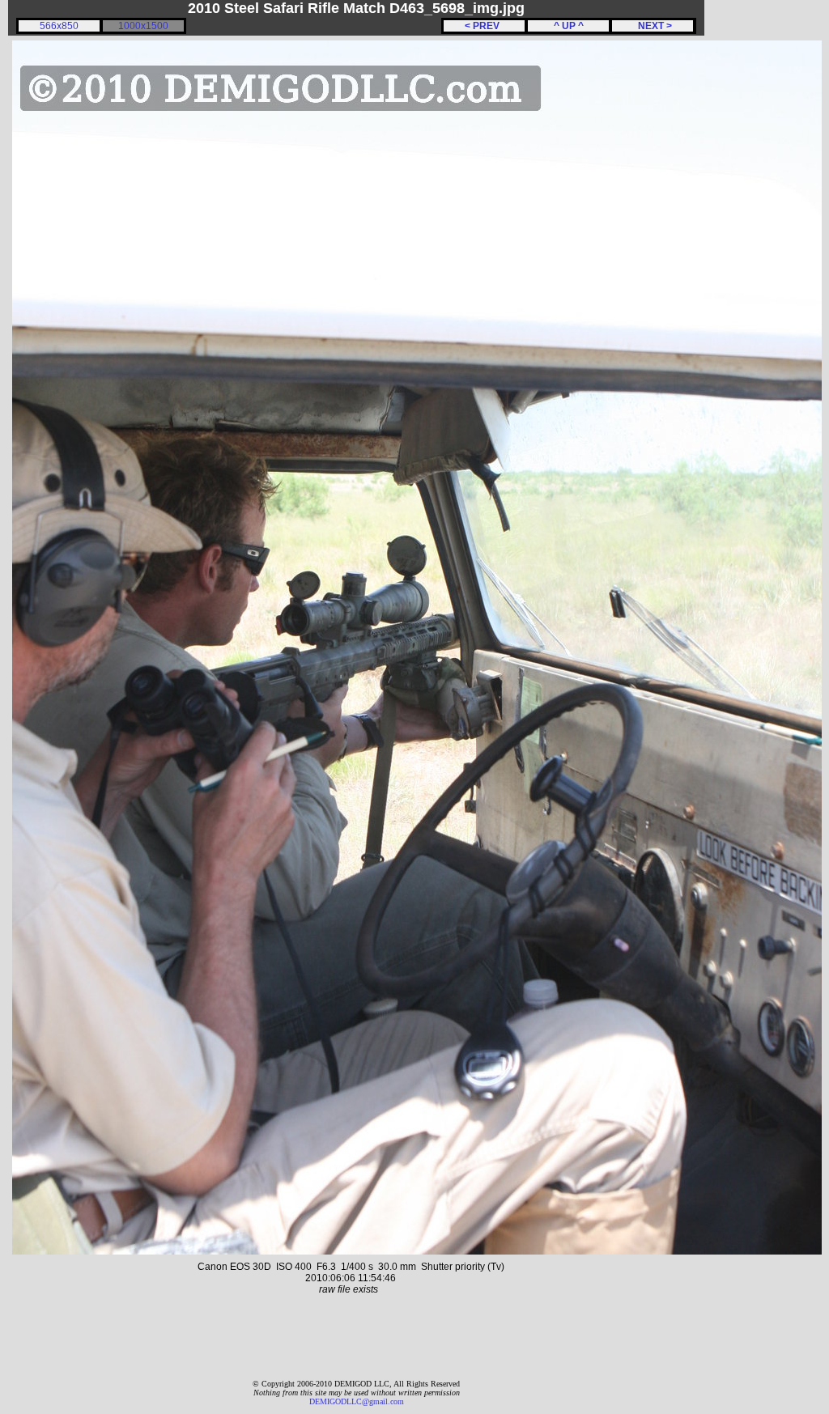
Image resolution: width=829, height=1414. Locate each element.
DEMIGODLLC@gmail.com (356, 1401)
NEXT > (652, 26)
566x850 (59, 26)
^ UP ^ (568, 26)
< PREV (484, 26)
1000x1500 (143, 26)
